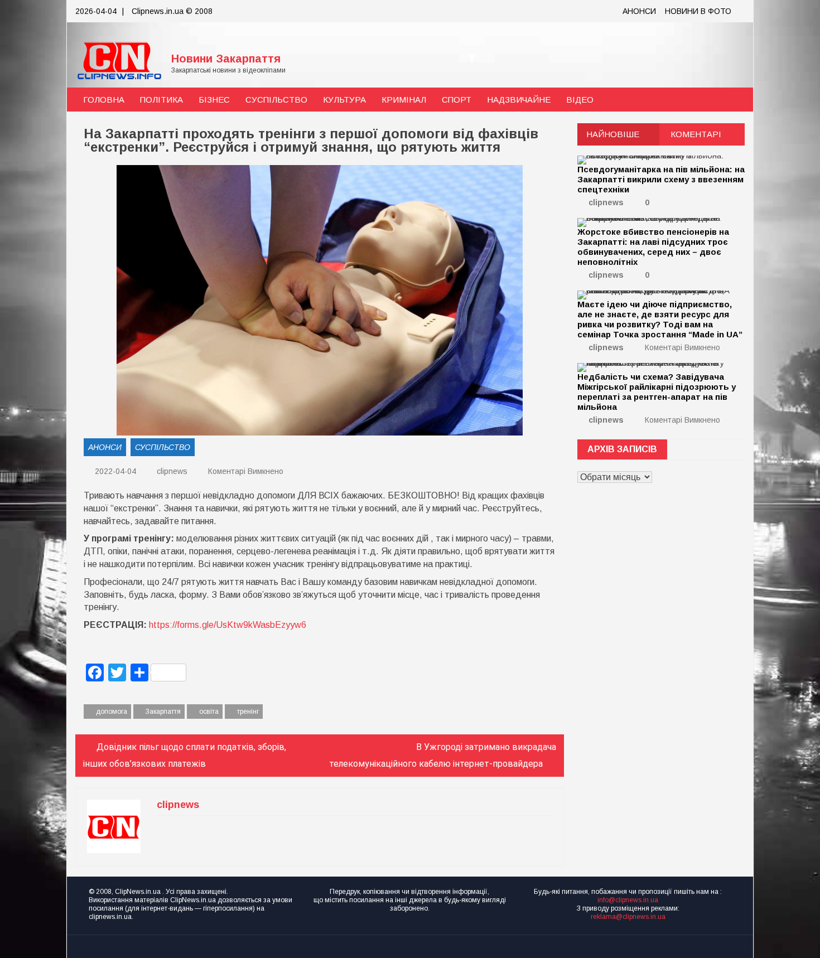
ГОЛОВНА (103, 99)
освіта (209, 711)
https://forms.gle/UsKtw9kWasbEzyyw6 (227, 625)
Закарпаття (163, 711)
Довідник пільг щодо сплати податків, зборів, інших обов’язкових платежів (184, 755)
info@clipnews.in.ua (627, 900)
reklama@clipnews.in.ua (628, 917)
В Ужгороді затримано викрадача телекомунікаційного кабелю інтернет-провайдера (442, 755)
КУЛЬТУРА (344, 99)
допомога (111, 711)
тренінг (248, 711)
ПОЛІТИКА (161, 99)
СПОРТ (456, 99)
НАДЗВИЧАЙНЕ (519, 99)
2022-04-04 (114, 471)
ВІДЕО (580, 99)
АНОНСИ (639, 11)
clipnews (172, 471)
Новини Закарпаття (226, 58)
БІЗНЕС (214, 99)
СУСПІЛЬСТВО (276, 99)
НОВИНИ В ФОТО (698, 11)
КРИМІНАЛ (404, 99)
